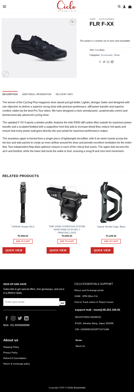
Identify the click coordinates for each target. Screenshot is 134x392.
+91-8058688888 (20, 325)
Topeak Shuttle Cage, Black (111, 226)
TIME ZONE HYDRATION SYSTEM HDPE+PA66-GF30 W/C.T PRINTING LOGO (67, 229)
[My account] (124, 6)
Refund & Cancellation (15, 358)
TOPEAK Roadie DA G (22, 226)
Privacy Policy (10, 352)
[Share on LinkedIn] (112, 62)
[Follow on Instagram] (13, 318)
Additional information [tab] (36, 94)
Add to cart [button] (23, 241)
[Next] (131, 220)
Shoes (117, 55)
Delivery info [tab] (64, 94)
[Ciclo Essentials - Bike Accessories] (67, 6)
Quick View (14, 250)
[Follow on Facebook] (6, 318)
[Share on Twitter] (104, 62)
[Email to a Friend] (108, 62)
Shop (93, 19)
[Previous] (2, 220)
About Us (80, 346)
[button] (4, 6)
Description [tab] (9, 94)
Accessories (106, 19)
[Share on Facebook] (100, 62)
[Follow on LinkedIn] (26, 318)
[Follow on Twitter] (20, 318)
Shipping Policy (11, 347)
